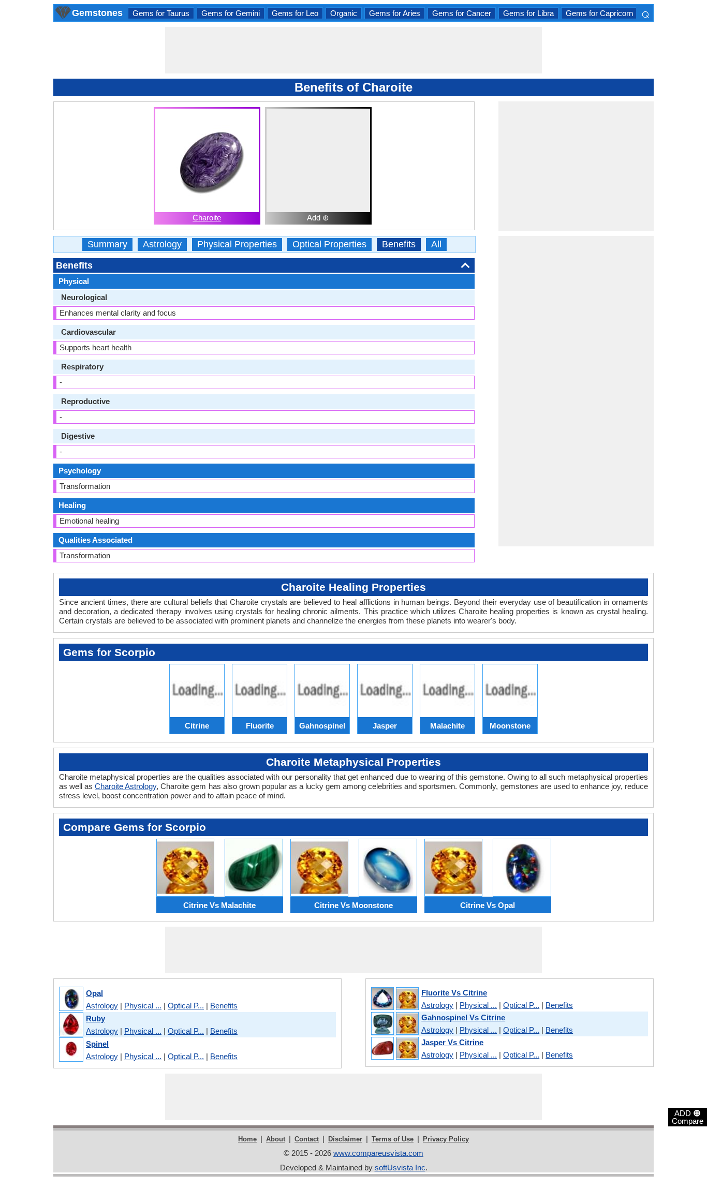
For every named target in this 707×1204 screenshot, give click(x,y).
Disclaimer (345, 1139)
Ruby (95, 1018)
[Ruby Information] (70, 1024)
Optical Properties (329, 244)
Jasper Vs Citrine (452, 1042)
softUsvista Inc (400, 1167)
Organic (343, 13)
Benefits (399, 244)
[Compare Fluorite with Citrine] (394, 999)
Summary (107, 244)
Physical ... (142, 1005)
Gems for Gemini (230, 13)
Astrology (162, 244)
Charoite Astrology (125, 786)
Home (247, 1139)
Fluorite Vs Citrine (454, 992)
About (275, 1139)
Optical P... (186, 1005)
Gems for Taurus (160, 13)
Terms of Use (393, 1139)
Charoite (207, 217)
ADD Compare (687, 1116)
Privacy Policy (446, 1139)
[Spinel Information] (70, 1050)
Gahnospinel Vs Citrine (463, 1017)
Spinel (97, 1043)
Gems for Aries (394, 13)
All (436, 244)
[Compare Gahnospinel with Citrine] (394, 1024)
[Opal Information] (70, 999)
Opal (94, 993)
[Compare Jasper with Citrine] (394, 1049)
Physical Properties (237, 244)
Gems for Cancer (461, 13)
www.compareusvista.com (378, 1153)
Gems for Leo (295, 13)
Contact (306, 1139)
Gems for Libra (528, 13)
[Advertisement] (353, 50)
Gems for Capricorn (599, 13)
